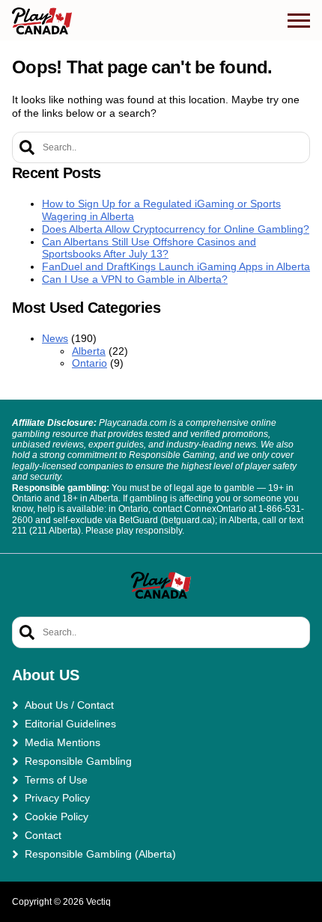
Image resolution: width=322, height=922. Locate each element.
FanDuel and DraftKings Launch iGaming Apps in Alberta (176, 266)
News (55, 338)
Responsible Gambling (78, 761)
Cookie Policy (56, 816)
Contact (43, 835)
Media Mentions (62, 742)
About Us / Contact (69, 705)
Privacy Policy (57, 798)
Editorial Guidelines (70, 724)
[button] (299, 21)
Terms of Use (56, 780)
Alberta (89, 351)
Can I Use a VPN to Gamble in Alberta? (135, 279)
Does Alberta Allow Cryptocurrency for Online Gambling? (175, 229)
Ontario (89, 363)
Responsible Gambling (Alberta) (100, 854)
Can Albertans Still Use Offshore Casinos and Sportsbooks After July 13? (149, 248)
